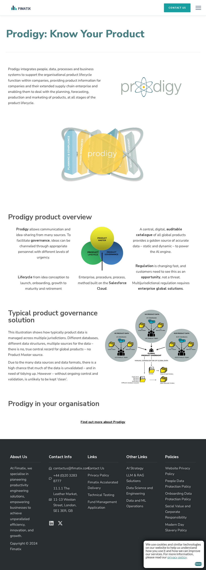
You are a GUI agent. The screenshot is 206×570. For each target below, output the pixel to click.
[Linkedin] (51, 523)
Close (198, 563)
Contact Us (177, 7)
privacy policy (177, 557)
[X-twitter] (60, 523)
